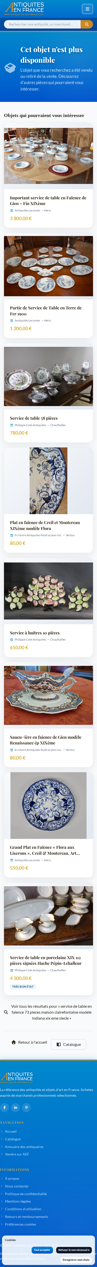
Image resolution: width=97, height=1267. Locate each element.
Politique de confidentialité (26, 1194)
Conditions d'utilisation (23, 1209)
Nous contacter (17, 1186)
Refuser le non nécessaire (74, 1249)
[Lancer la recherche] (87, 24)
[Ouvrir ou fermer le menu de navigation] (87, 9)
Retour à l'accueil (32, 1042)
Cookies (10, 1240)
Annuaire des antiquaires (24, 1147)
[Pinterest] (26, 1107)
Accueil (11, 1131)
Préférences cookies (20, 1224)
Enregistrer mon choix (76, 1259)
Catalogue (72, 1044)
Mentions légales (18, 1201)
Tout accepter (42, 1249)
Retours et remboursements (26, 1216)
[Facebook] (4, 1107)
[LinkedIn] (15, 1107)
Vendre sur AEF (17, 1154)
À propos (12, 1178)
